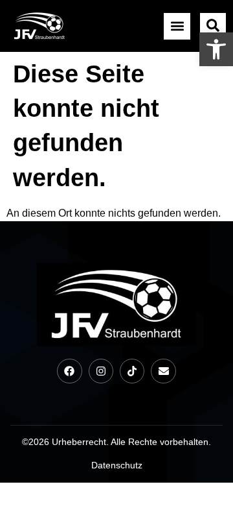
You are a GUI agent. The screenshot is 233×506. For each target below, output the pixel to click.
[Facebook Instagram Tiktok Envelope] (116, 371)
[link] (216, 49)
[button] (177, 26)
